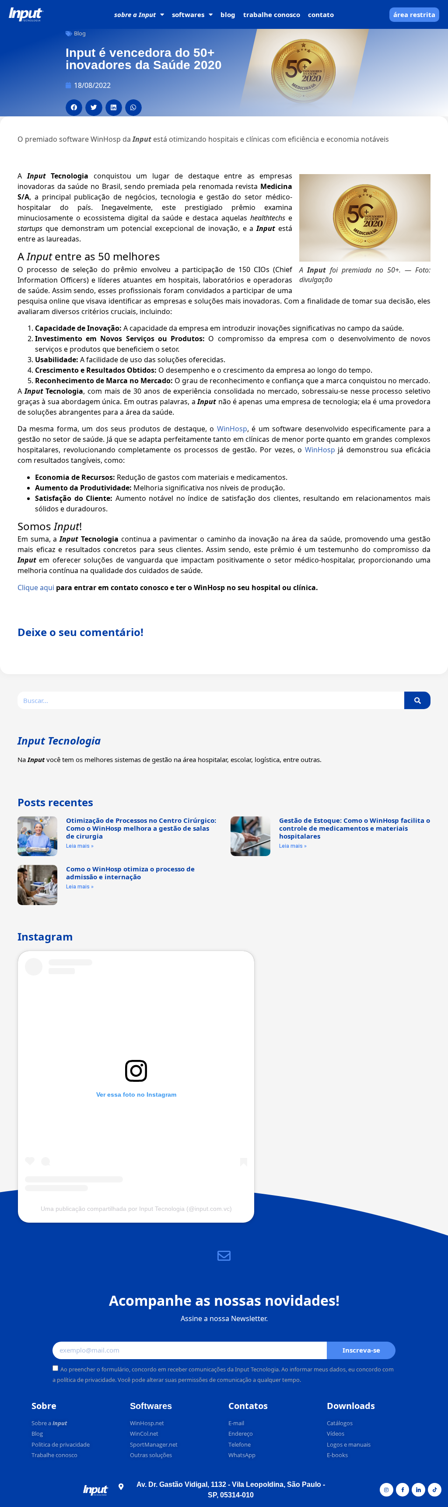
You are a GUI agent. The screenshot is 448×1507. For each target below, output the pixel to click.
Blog (80, 33)
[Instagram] (386, 1490)
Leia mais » (80, 846)
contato (321, 14)
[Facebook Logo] (403, 1490)
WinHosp (232, 429)
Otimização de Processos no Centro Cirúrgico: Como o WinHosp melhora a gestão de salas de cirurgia (141, 828)
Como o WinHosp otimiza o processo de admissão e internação (130, 872)
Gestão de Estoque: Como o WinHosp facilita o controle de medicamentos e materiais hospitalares (354, 828)
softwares (188, 14)
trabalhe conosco (271, 14)
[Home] (26, 14)
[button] (74, 107)
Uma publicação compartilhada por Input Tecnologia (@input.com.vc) (136, 1208)
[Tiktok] (434, 1490)
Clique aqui (36, 587)
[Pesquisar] (417, 700)
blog (227, 14)
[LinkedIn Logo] (418, 1490)
